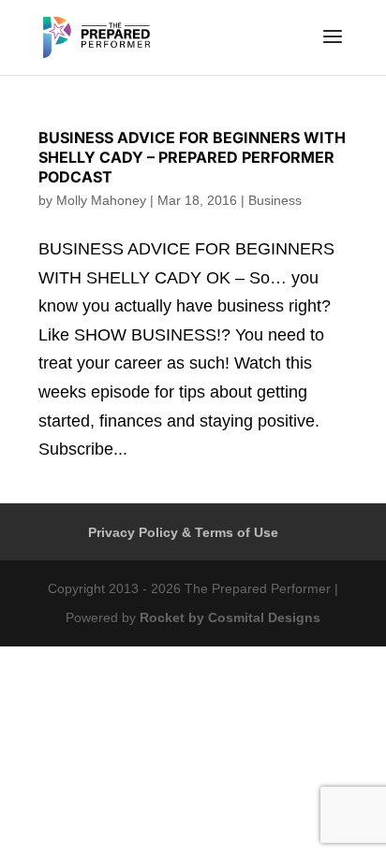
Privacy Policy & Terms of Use (183, 532)
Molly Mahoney (101, 200)
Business (275, 200)
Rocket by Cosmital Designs (230, 617)
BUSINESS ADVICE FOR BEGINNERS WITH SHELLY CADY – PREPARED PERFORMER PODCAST (192, 157)
